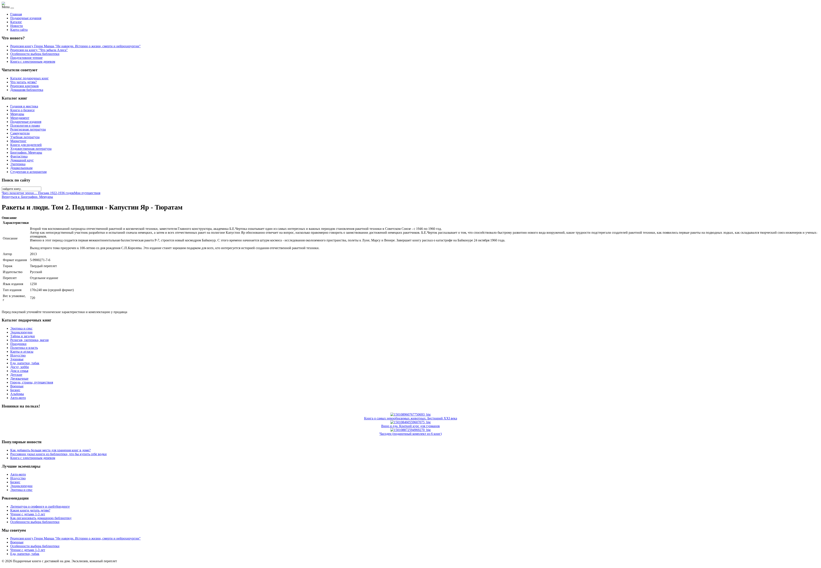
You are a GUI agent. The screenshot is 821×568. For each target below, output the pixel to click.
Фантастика (19, 156)
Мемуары (17, 114)
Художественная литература (31, 148)
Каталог (16, 22)
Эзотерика (17, 164)
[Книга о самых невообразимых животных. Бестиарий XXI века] (410, 414)
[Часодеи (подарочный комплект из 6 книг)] (410, 430)
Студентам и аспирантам (28, 172)
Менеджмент (19, 118)
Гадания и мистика (24, 106)
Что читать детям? (23, 82)
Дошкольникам (21, 168)
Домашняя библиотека (26, 90)
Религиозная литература (28, 129)
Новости (16, 26)
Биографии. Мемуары (26, 152)
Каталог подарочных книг (29, 78)
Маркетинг (18, 141)
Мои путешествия (87, 193)
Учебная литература (25, 137)
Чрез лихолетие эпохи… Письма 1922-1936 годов (38, 193)
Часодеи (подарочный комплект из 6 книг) (410, 434)
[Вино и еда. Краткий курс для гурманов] (410, 422)
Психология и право (25, 125)
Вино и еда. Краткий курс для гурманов (410, 426)
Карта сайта (19, 29)
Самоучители (20, 133)
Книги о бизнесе (22, 110)
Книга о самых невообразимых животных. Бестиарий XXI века (410, 418)
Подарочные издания (25, 18)
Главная (16, 14)
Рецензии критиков (24, 86)
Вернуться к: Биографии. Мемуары (27, 197)
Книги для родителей (26, 145)
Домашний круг (22, 160)
